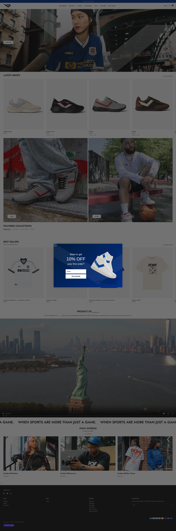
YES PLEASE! (75, 276)
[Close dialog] (55, 245)
